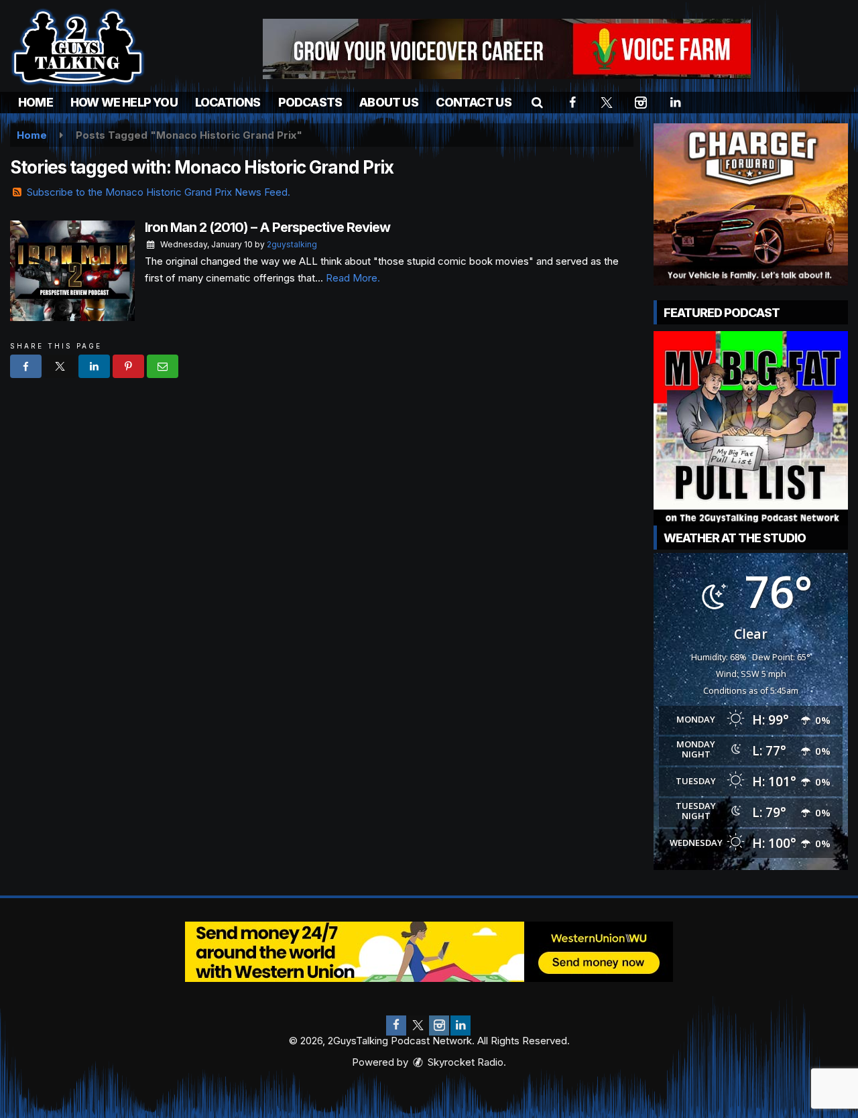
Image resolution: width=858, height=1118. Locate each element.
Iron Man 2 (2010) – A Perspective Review (267, 227)
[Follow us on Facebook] (396, 1025)
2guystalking (292, 244)
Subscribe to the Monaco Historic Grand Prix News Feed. (158, 192)
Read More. (353, 277)
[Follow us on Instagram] (439, 1025)
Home (35, 102)
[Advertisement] (507, 49)
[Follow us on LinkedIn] (460, 1025)
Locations (228, 102)
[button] (537, 102)
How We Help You (124, 102)
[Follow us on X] (418, 1025)
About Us (388, 102)
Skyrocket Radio (464, 1062)
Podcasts (310, 102)
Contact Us (473, 102)
